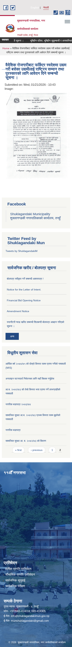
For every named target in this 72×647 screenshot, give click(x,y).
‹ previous (36, 450)
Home (5, 48)
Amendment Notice (18, 311)
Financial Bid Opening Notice (24, 300)
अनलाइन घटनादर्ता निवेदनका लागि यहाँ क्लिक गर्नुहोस (30, 378)
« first (18, 450)
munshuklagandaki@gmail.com (30, 620)
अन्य (12, 336)
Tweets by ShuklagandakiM (21, 251)
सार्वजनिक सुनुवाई (15, 580)
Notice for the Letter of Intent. (24, 289)
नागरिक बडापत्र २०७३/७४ (18, 404)
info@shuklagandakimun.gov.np (30, 615)
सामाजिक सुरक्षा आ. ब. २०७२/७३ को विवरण (26, 440)
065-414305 (38, 611)
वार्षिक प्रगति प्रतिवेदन (18, 569)
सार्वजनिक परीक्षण (15, 586)
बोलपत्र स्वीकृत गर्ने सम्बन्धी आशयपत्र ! (25, 278)
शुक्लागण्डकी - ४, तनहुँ (27, 606)
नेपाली (46, 7)
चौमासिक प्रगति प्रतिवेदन (20, 574)
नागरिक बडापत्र (13, 430)
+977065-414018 (20, 611)
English (35, 7)
